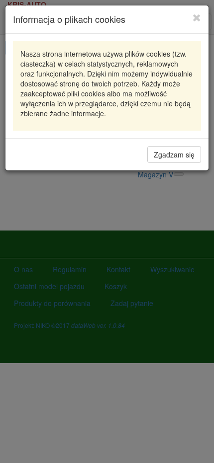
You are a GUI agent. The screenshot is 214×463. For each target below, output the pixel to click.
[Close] (197, 17)
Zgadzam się (174, 154)
